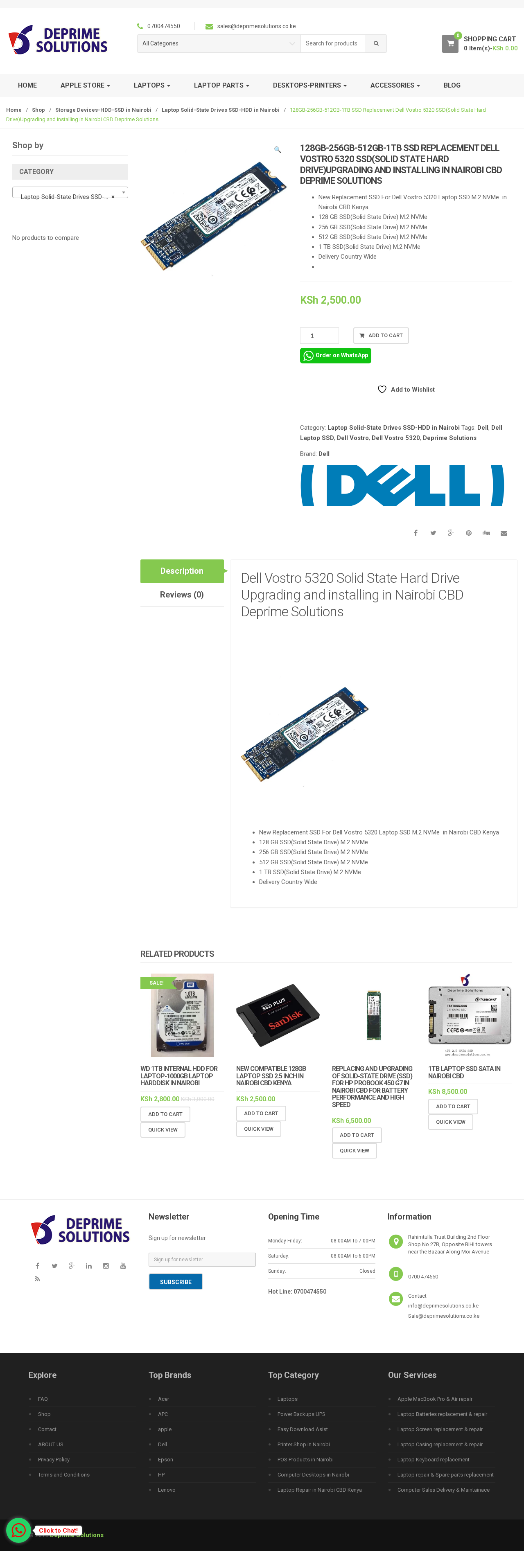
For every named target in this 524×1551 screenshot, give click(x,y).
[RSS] (37, 1279)
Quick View (163, 1130)
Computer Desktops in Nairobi (313, 1475)
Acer (163, 1399)
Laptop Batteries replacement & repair (442, 1414)
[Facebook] (37, 1266)
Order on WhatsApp (342, 355)
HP (161, 1475)
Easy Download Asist (303, 1429)
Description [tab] (181, 571)
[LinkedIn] (88, 1266)
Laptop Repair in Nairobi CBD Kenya (320, 1490)
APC (163, 1414)
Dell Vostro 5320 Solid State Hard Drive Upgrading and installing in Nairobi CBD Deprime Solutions (352, 595)
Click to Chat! (58, 1530)
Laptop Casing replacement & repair (440, 1444)
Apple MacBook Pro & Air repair (435, 1399)
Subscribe (176, 1282)
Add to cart (385, 335)
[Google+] (71, 1266)
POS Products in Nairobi (306, 1459)
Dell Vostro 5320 (396, 438)
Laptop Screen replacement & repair (440, 1429)
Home (27, 85)
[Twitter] (54, 1266)
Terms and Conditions (64, 1475)
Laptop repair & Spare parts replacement (446, 1475)
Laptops (288, 1399)
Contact (47, 1429)
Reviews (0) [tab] (182, 595)
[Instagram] (106, 1266)
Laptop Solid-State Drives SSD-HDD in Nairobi (221, 110)
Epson (165, 1459)
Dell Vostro (353, 438)
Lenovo (167, 1490)
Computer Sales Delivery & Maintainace (444, 1490)
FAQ (43, 1399)
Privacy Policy (54, 1459)
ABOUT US (50, 1444)
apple (165, 1429)
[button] (277, 151)
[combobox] (333, 43)
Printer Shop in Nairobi (304, 1444)
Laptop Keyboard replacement (434, 1459)
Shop (38, 110)
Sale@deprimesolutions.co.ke (443, 1316)
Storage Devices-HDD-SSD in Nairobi (103, 110)
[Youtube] (123, 1266)
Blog (452, 85)
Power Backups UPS (301, 1414)
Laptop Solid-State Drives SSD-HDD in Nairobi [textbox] (72, 197)
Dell (482, 427)
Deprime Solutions (450, 438)
